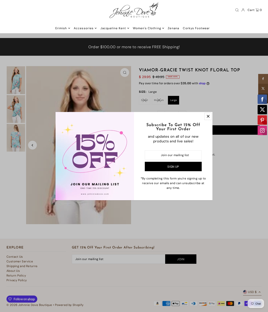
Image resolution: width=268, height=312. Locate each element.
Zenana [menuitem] (173, 28)
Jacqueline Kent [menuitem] (113, 28)
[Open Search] (237, 10)
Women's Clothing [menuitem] (147, 28)
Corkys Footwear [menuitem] (196, 28)
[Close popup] (208, 116)
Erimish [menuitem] (61, 28)
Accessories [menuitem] (84, 28)
